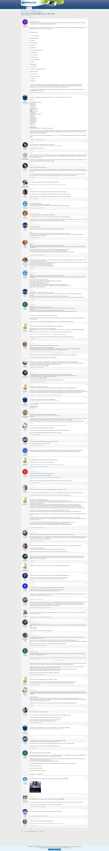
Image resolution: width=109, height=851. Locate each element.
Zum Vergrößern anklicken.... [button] (58, 353)
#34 (86, 573)
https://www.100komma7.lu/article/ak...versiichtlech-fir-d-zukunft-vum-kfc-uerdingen (46, 395)
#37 (86, 610)
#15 (86, 302)
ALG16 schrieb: (32, 585)
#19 (86, 370)
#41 (86, 677)
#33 (86, 563)
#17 (86, 341)
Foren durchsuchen (32, 9)
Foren (30, 8)
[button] (38, 8)
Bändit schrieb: (32, 343)
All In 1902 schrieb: (33, 225)
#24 (86, 437)
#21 (86, 397)
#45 (86, 736)
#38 (86, 620)
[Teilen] (85, 19)
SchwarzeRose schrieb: (34, 213)
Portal (24, 8)
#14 (86, 289)
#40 (86, 648)
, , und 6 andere (37, 367)
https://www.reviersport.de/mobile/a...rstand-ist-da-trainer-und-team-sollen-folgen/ (46, 145)
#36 (86, 597)
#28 (86, 485)
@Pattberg (32, 612)
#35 (86, 583)
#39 (86, 633)
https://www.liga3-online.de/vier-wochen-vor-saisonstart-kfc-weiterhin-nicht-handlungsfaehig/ (44, 400)
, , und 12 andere (38, 527)
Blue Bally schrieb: (33, 690)
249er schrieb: (32, 797)
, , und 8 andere (41, 617)
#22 (86, 410)
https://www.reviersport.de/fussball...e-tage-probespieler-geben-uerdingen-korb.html (46, 578)
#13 (86, 270)
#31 (86, 543)
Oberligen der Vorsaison (56, 135)
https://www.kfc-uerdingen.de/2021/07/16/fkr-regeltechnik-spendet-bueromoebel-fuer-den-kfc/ (48, 425)
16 (27, 17)
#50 (86, 819)
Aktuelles (36, 8)
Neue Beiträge (24, 9)
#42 (86, 687)
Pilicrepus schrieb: (33, 635)
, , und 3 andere (38, 806)
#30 (86, 530)
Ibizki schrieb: (32, 487)
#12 (86, 257)
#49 (86, 809)
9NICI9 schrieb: (32, 372)
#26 (86, 457)
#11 (86, 240)
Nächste (30, 17)
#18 (86, 359)
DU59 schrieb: (32, 412)
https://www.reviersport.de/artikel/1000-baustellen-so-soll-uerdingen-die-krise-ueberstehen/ (48, 334)
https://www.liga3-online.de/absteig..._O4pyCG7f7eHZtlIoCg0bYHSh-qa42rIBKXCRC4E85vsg (48, 184)
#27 (86, 469)
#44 (86, 725)
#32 (86, 554)
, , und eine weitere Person (39, 466)
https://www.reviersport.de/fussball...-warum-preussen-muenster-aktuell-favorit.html (46, 728)
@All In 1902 (32, 291)
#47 (86, 776)
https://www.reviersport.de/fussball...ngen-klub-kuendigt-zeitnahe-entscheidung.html (46, 823)
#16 (86, 324)
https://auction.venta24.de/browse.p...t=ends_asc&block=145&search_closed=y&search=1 (47, 464)
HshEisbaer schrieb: (33, 650)
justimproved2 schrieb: (34, 165)
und (34, 198)
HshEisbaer (24, 15)
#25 (86, 448)
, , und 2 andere (37, 540)
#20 (86, 384)
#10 (86, 222)
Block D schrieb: (33, 242)
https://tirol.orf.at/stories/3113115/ (37, 599)
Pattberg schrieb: (33, 622)
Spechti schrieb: (33, 439)
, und (37, 92)
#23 (86, 423)
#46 (86, 750)
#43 (86, 707)
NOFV (38, 27)
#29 (86, 497)
